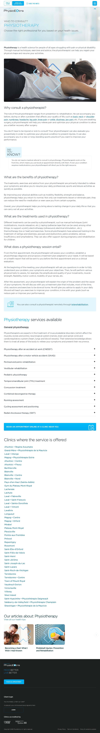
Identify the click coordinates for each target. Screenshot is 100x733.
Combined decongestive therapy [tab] (20, 394)
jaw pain (69, 119)
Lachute (8, 493)
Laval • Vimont (11, 507)
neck (81, 116)
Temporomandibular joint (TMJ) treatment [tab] (24, 381)
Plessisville (9, 531)
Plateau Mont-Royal (14, 528)
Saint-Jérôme (11, 560)
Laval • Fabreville (12, 496)
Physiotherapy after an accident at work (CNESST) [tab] (28, 349)
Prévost (8, 538)
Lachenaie (9, 489)
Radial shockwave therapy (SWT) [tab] (20, 413)
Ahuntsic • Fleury (13, 464)
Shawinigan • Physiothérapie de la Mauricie (25, 605)
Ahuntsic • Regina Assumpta (18, 447)
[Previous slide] (4, 635)
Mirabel (8, 524)
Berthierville (10, 468)
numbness (14, 119)
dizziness (60, 119)
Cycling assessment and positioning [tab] (21, 406)
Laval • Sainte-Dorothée (16, 503)
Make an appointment (18, 3)
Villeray (8, 591)
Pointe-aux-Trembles (14, 535)
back (75, 116)
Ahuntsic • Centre (13, 461)
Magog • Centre (12, 517)
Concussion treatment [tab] (14, 387)
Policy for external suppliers (88, 729)
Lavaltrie (8, 510)
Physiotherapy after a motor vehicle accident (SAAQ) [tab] (29, 355)
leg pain (33, 119)
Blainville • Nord (12, 478)
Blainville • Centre (13, 475)
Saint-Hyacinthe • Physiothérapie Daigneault (26, 598)
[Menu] (94, 3)
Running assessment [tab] (14, 400)
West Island (10, 595)
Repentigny (10, 542)
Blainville (8, 471)
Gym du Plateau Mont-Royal (18, 485)
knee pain (42, 119)
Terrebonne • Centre (14, 577)
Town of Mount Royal (14, 581)
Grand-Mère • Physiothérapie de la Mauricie (25, 450)
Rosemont (9, 545)
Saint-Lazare (10, 567)
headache (24, 119)
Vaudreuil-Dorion (12, 584)
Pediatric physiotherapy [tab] (15, 374)
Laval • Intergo (11, 454)
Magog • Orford (12, 521)
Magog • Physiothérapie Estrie (19, 457)
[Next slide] (96, 635)
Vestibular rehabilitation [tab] (15, 368)
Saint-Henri (10, 556)
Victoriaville (10, 588)
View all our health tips (15, 619)
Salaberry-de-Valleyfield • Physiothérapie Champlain (30, 602)
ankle (52, 119)
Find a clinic (8, 3)
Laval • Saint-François (15, 500)
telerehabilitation (79, 304)
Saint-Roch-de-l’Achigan (16, 570)
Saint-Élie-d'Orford (13, 549)
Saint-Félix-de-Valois (14, 553)
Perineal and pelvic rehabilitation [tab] (19, 362)
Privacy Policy (62, 729)
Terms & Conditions (73, 729)
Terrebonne (10, 574)
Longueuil (9, 514)
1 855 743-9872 (33, 3)
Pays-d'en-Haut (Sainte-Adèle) (19, 482)
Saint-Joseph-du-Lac (14, 563)
